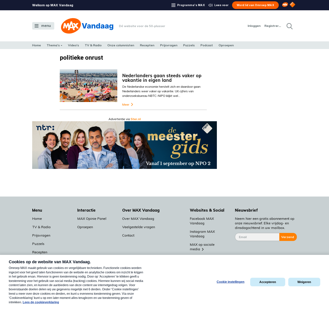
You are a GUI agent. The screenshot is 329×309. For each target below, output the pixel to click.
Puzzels (189, 45)
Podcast (206, 45)
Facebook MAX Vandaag (202, 220)
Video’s (73, 45)
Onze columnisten (120, 45)
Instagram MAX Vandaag (202, 233)
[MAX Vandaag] (87, 26)
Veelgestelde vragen (138, 227)
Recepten (147, 45)
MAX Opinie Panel (91, 218)
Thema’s (53, 45)
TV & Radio (93, 45)
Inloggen (254, 26)
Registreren (273, 26)
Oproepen (226, 45)
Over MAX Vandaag (138, 218)
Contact (128, 235)
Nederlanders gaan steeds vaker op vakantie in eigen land (161, 78)
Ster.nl (136, 119)
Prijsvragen (168, 45)
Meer (125, 104)
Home (36, 45)
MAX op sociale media (202, 246)
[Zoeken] (289, 26)
